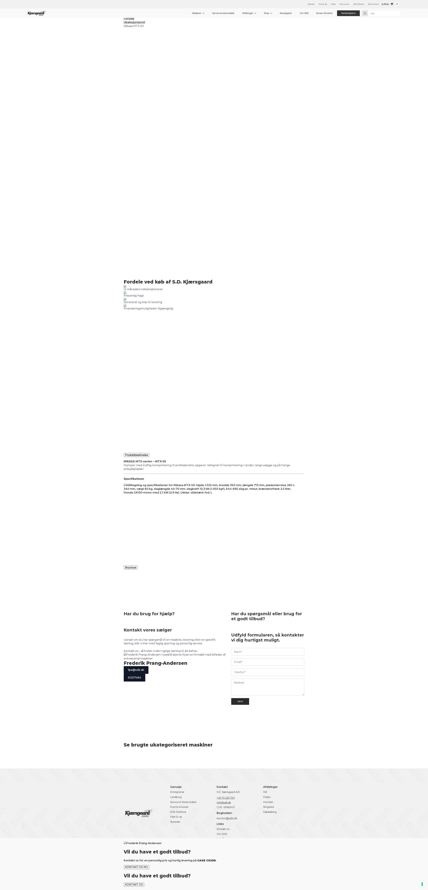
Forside (129, 18)
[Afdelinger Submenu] (256, 13)
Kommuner (344, 4)
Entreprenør (177, 792)
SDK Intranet (373, 4)
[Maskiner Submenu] (204, 13)
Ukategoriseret (134, 22)
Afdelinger (247, 13)
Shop (266, 13)
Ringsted (268, 806)
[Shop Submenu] (272, 13)
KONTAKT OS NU (136, 867)
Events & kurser (179, 806)
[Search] (365, 13)
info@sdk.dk (224, 802)
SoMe (333, 4)
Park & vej (176, 816)
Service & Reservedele (183, 802)
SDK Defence (358, 4)
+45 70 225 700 (226, 797)
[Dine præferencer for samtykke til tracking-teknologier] (422, 884)
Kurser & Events (324, 13)
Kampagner (286, 13)
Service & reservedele (223, 13)
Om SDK (304, 13)
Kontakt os (223, 829)
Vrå (265, 792)
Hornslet (268, 802)
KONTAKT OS (134, 884)
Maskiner (196, 13)
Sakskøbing (270, 811)
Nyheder (311, 4)
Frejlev (267, 797)
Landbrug (176, 797)
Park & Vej (323, 4)
